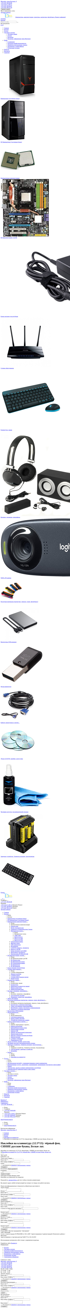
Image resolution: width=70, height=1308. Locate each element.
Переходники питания (17, 1029)
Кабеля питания (15, 1037)
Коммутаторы (15, 978)
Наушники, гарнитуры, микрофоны (21, 997)
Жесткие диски (15, 943)
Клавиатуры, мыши (6, 430)
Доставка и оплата (9, 32)
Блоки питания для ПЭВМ (18, 951)
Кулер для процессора (17, 928)
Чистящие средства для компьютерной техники (14, 812)
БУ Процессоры (15, 960)
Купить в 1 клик (5, 1174)
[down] (1, 1172)
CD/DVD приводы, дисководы (20, 948)
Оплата (10, 35)
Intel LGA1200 (18, 938)
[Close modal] (13, 1158)
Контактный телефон (7, 1194)
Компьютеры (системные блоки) (10, 98)
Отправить (4, 1167)
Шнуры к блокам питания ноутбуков (21, 1035)
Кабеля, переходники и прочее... (10, 722)
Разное (3, 892)
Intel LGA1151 (18, 937)
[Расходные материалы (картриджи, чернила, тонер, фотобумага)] (45, 1000)
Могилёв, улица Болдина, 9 (9, 1261)
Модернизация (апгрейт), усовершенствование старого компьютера (27, 1063)
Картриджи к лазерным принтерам (21, 1004)
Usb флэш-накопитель (17, 1017)
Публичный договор (14, 48)
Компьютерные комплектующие (10, 178)
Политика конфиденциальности (17, 43)
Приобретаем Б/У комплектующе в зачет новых (21, 1069)
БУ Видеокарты (15, 966)
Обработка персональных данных (17, 45)
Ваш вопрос (4, 1303)
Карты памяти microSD (17, 1018)
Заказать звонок (5, 9)
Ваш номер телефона (7, 1161)
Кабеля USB (14, 1031)
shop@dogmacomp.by (10, 1125)
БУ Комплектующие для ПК (9, 237)
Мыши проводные (16, 988)
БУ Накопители (15, 964)
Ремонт (10, 1066)
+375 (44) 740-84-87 (6, 906)
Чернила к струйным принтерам (20, 1009)
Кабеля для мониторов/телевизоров (21, 1032)
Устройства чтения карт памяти (20, 1020)
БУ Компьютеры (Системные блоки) (11, 142)
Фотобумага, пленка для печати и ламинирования (25, 1008)
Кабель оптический (16, 1026)
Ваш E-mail (4, 1196)
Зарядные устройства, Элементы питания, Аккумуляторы (17, 856)
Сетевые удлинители (17, 1038)
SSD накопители (16, 944)
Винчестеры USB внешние (8, 642)
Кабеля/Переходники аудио (19, 1028)
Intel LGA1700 (18, 940)
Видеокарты (14, 946)
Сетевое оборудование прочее (19, 977)
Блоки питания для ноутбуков (9, 316)
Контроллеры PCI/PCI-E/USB (19, 954)
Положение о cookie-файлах (16, 46)
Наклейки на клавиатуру (18, 1057)
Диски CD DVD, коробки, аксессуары (12, 758)
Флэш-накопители (6, 686)
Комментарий (5, 1212)
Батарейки (14, 1051)
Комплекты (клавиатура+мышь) (20, 986)
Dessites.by (14, 1243)
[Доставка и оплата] (16, 1071)
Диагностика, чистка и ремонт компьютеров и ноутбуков (24, 1067)
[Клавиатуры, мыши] (19, 980)
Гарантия (6, 52)
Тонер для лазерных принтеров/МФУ (22, 1006)
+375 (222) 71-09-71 (6, 905)
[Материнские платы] (23, 931)
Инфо (5, 40)
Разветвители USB (16, 1040)
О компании (11, 42)
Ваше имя (4, 1160)
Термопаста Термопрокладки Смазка (21, 929)
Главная (6, 28)
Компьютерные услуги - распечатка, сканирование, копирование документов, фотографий (34, 1064)
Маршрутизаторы (16, 974)
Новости (6, 49)
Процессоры (14, 926)
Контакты (7, 51)
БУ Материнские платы (18, 961)
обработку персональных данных (21, 1165)
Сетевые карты (15, 975)
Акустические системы (18, 995)
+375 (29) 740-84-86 (6, 902)
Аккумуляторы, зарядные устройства (22, 1049)
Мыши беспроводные (17, 989)
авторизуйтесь (13, 1180)
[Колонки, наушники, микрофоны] (27, 991)
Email (2, 1163)
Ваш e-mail (4, 1206)
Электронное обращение (11, 1257)
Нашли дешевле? (12, 1168)
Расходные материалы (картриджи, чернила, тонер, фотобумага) (19, 601)
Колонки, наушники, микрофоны (10, 517)
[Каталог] (9, 914)
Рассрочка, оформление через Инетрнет (19, 38)
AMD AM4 (17, 935)
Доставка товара (12, 34)
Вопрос (3, 1191)
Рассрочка (10, 37)
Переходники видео (17, 1034)
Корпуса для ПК (15, 949)
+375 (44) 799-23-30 (6, 908)
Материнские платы (17, 931)
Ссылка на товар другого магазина (11, 1208)
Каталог (6, 29)
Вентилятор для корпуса (18, 952)
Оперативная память (17, 941)
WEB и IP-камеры (6, 578)
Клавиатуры (14, 984)
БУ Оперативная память (18, 963)
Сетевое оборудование (7, 368)
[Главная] (8, 897)
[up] (19, 1172)
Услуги (6, 31)
